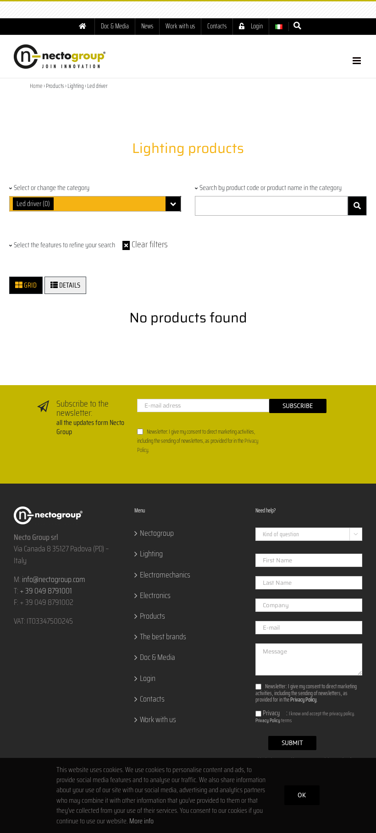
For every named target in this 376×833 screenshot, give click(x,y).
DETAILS (69, 285)
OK (302, 795)
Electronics (155, 595)
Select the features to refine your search (64, 245)
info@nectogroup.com (215, 10)
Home (36, 86)
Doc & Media (157, 657)
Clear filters (149, 244)
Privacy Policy (303, 699)
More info (141, 821)
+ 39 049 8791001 (46, 590)
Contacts (152, 699)
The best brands (163, 636)
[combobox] (95, 204)
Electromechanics (165, 575)
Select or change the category (51, 188)
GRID (29, 285)
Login (147, 678)
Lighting (151, 554)
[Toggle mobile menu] (357, 60)
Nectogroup (157, 533)
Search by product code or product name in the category (270, 188)
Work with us (158, 719)
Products (152, 616)
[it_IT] (278, 26)
